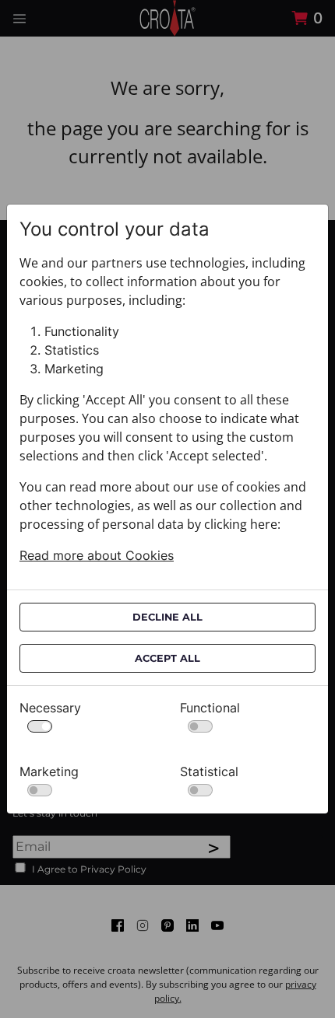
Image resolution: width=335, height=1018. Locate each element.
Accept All (167, 658)
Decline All (167, 617)
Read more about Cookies (96, 555)
